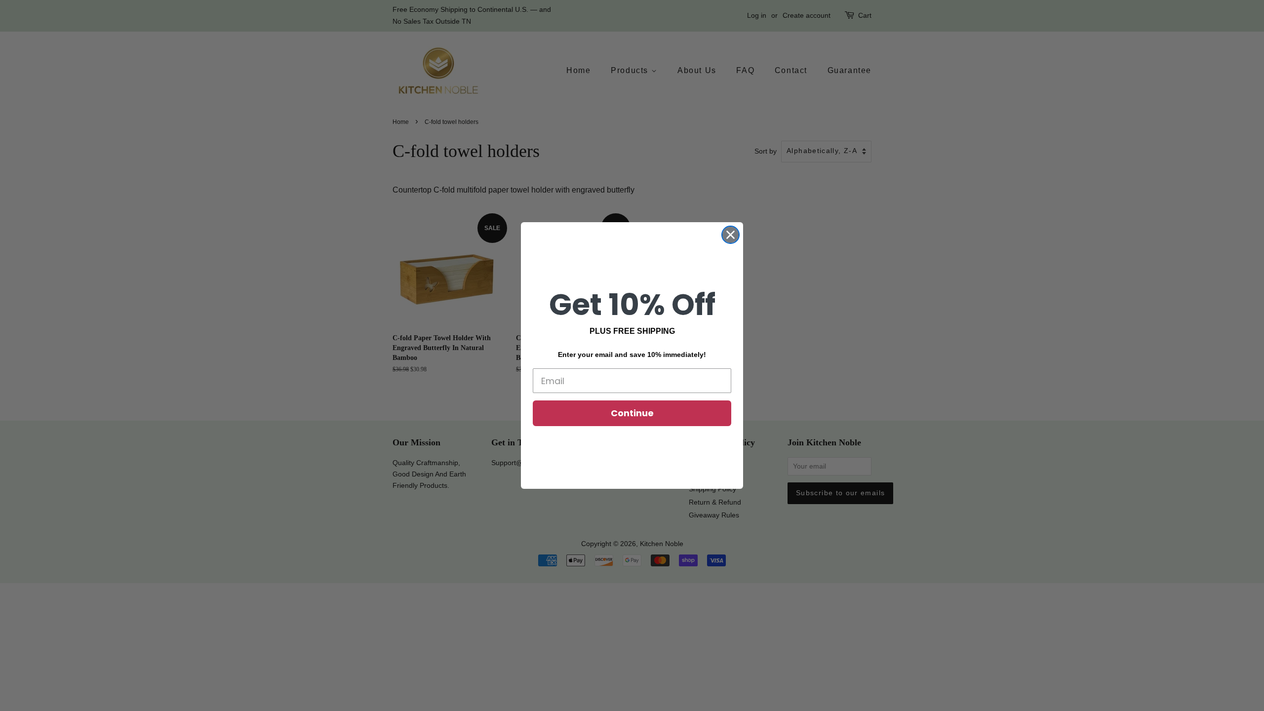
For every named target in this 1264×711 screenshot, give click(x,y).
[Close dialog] (730, 234)
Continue (632, 413)
